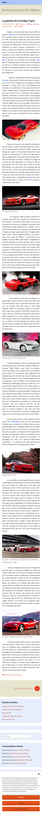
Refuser (21, 803)
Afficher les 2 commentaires (13, 675)
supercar (5, 26)
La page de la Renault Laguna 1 (12, 710)
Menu (4, 2)
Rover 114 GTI (6, 713)
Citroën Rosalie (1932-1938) (21, 750)
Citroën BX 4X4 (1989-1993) (17, 763)
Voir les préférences (21, 809)
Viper (10, 26)
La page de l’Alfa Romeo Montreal (13, 706)
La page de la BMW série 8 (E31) (12, 716)
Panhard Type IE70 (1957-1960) (20, 757)
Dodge (31, 24)
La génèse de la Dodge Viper (18, 20)
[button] (39, 774)
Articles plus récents (27, 688)
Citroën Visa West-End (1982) (19, 753)
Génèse (36, 24)
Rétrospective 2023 (8, 719)
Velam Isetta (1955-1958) (24, 760)
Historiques (21, 24)
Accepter (21, 797)
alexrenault (19, 26)
